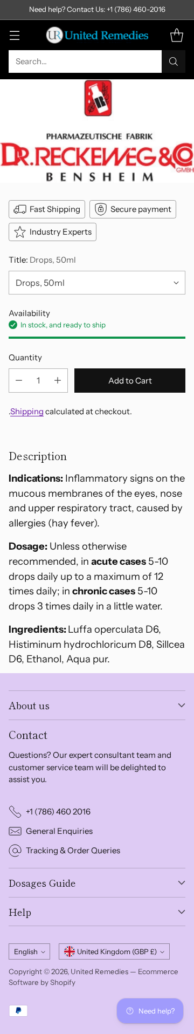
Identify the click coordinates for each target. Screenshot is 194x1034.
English (26, 951)
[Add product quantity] (57, 380)
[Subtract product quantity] (19, 380)
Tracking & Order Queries (73, 850)
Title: (42, 260)
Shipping (27, 411)
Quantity (25, 357)
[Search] (173, 61)
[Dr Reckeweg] (97, 131)
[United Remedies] (97, 35)
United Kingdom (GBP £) (117, 951)
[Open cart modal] (176, 35)
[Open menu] (14, 35)
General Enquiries (59, 831)
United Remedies (99, 971)
